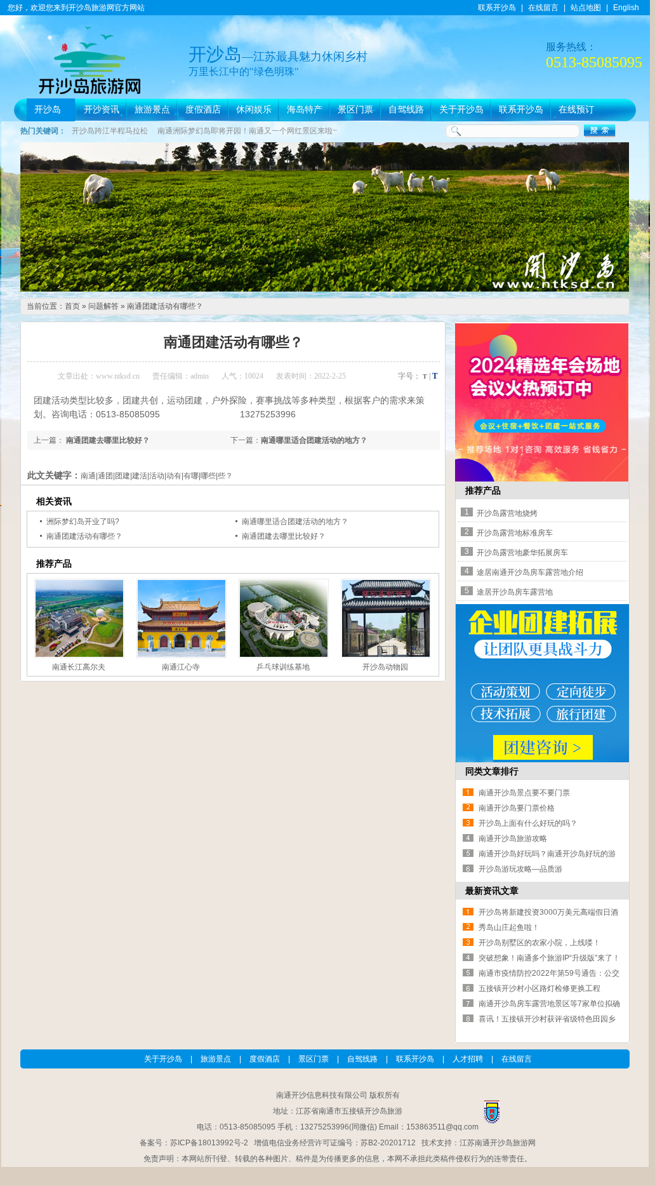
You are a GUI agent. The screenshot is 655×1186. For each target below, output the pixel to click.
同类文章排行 (492, 771)
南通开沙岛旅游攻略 (513, 838)
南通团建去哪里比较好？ (107, 440)
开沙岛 (47, 109)
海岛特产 (304, 109)
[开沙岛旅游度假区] (324, 289)
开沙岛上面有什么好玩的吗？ (528, 823)
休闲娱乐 (254, 109)
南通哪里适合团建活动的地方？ (314, 440)
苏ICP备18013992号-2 (209, 1142)
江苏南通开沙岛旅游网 (498, 1142)
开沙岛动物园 (385, 667)
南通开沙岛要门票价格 (517, 808)
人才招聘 (468, 1059)
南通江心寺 (181, 667)
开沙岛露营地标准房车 (515, 533)
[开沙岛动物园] (384, 618)
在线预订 (576, 109)
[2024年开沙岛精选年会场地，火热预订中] (541, 479)
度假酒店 (203, 109)
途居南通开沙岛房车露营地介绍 (530, 572)
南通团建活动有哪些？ (165, 306)
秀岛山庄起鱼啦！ (509, 927)
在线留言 (543, 7)
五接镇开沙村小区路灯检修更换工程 (539, 988)
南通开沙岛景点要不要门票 (524, 792)
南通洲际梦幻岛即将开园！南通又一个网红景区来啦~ (247, 130)
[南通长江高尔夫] (78, 618)
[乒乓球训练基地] (282, 618)
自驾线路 (406, 109)
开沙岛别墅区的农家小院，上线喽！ (539, 942)
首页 (72, 306)
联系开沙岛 (497, 7)
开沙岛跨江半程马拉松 (110, 130)
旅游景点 (152, 109)
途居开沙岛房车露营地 (515, 592)
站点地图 (586, 7)
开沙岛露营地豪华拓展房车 (522, 552)
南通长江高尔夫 (78, 667)
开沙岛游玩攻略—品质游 (520, 869)
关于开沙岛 (461, 109)
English (626, 7)
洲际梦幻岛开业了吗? (82, 521)
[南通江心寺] (180, 618)
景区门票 (355, 109)
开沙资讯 (101, 109)
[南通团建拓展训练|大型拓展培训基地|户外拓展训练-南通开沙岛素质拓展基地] (542, 759)
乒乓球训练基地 (283, 667)
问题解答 (103, 306)
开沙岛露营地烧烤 (507, 513)
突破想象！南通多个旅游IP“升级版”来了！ (549, 958)
